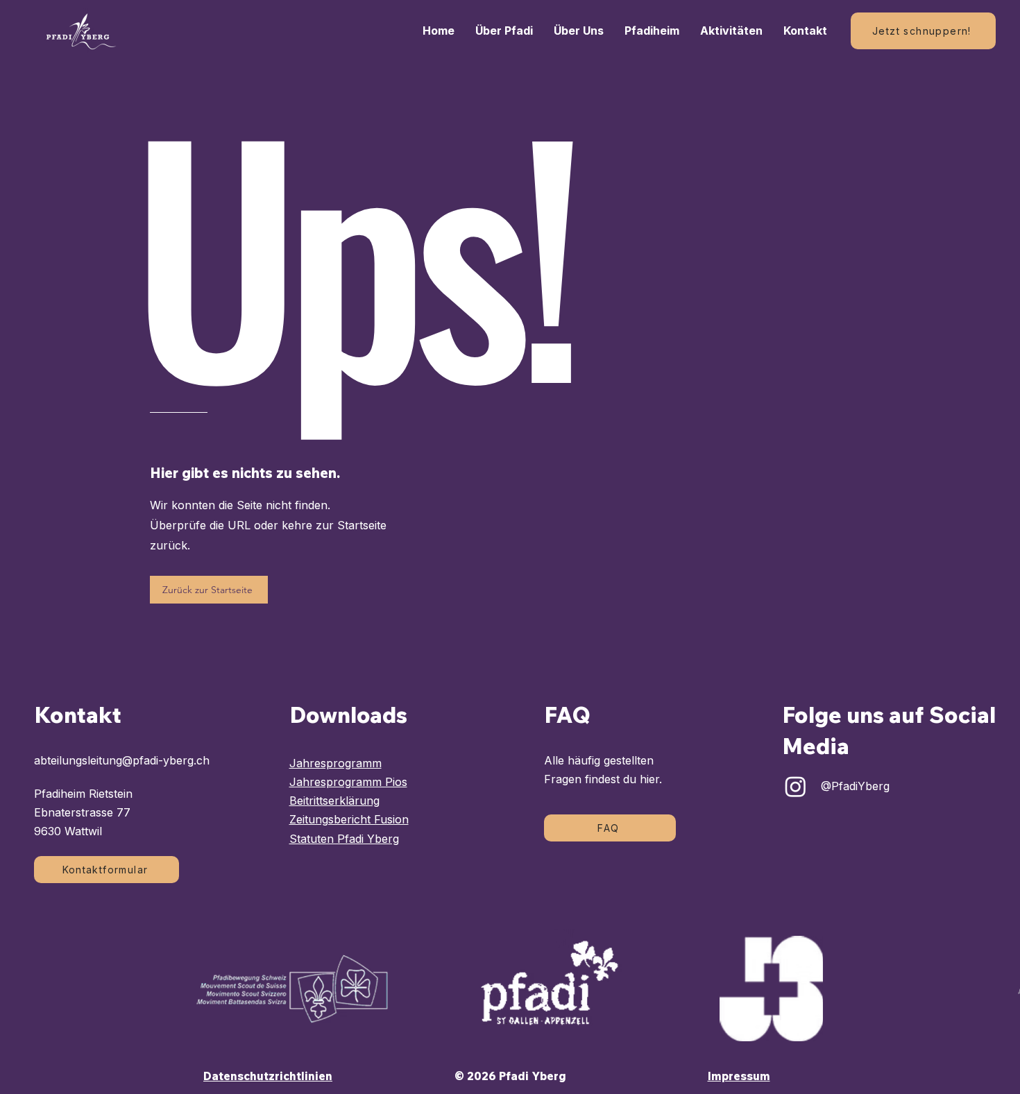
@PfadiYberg (855, 786)
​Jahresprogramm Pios (348, 782)
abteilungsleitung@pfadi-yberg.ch (122, 760)
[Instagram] (795, 786)
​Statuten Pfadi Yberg (344, 839)
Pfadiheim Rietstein (83, 794)
